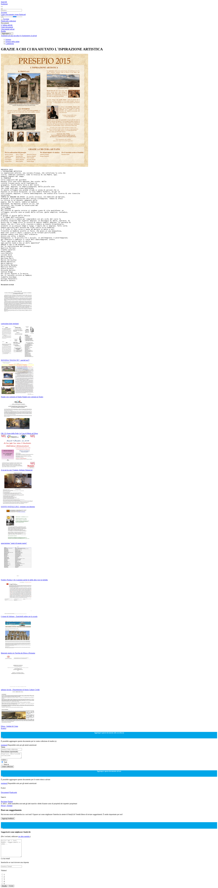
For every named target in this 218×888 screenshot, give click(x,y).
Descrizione (9, 751)
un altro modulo (24, 836)
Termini (9, 806)
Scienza (8, 39)
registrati (4, 745)
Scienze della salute (12, 42)
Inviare (11, 886)
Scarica (3, 728)
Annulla (4, 886)
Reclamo (4, 802)
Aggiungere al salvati (29, 36)
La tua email (5, 858)
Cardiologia (9, 44)
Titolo (3, 747)
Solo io (6, 764)
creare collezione (7, 766)
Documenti (5, 792)
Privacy (4, 806)
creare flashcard (20, 14)
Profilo (3, 31)
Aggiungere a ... (7, 33)
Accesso (4, 12)
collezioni (12, 21)
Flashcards (5, 21)
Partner (10, 802)
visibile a (4, 760)
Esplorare (4, 4)
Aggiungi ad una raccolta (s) (11, 36)
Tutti (5, 762)
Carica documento (7, 14)
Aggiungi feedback (8, 818)
